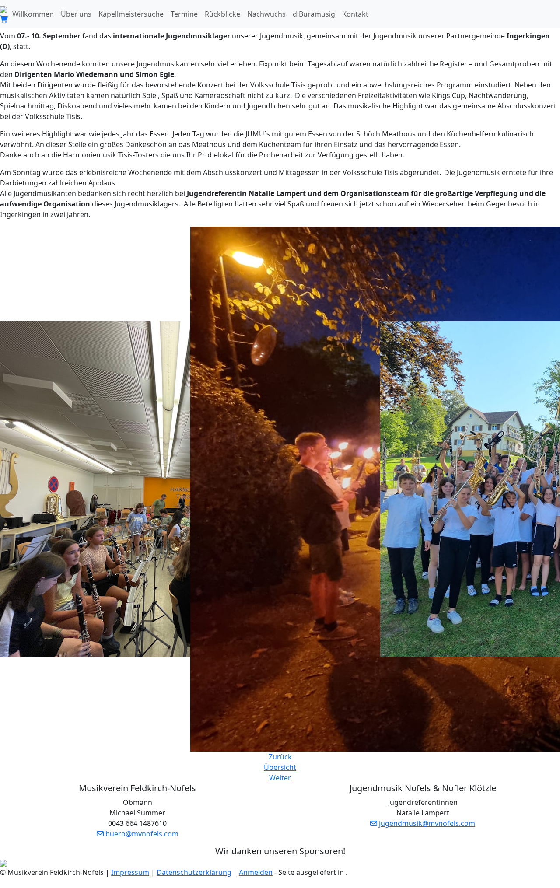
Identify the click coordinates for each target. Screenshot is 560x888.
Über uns (76, 14)
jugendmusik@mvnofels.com (427, 823)
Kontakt (355, 14)
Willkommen (33, 14)
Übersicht (280, 767)
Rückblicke (222, 14)
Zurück (280, 757)
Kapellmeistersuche (131, 14)
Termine (184, 14)
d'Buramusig (314, 14)
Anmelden (256, 872)
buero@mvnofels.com (141, 834)
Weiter (280, 778)
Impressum (130, 872)
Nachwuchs (266, 14)
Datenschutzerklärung (194, 872)
